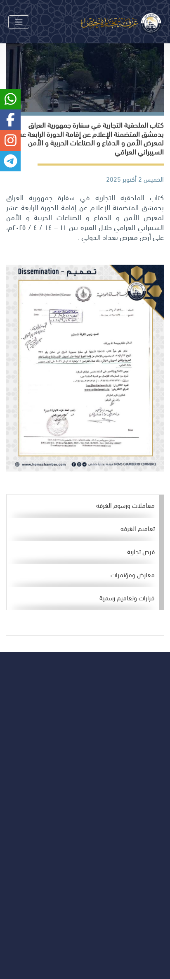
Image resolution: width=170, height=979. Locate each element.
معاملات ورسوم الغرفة (125, 505)
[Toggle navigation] (18, 21)
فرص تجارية (141, 551)
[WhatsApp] (32, 768)
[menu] (85, 552)
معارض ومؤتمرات (133, 574)
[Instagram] (50, 768)
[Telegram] (14, 768)
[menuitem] (83, 506)
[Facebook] (67, 768)
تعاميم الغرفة (137, 528)
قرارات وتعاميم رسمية (127, 597)
